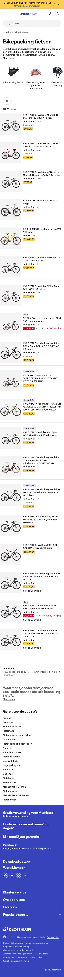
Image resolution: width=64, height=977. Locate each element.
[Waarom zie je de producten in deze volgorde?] (4, 109)
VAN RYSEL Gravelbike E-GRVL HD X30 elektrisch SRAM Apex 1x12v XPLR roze (41, 633)
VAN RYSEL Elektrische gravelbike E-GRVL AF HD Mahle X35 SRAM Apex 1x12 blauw (42, 492)
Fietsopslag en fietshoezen (17, 743)
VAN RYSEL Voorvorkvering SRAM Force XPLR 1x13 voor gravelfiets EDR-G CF (40, 519)
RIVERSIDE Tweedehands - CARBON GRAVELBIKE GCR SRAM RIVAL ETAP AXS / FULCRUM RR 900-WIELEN (42, 406)
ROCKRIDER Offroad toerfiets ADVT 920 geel (42, 230)
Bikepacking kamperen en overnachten (36, 85)
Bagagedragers (11, 765)
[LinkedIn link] (25, 875)
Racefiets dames (12, 752)
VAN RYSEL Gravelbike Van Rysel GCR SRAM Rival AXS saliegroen (40, 433)
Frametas (8, 722)
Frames (7, 718)
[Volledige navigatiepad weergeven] (4, 32)
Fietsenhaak (9, 782)
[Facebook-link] (5, 875)
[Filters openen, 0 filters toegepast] (7, 101)
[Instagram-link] (18, 875)
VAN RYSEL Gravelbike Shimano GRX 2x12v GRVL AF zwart (42, 259)
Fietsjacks (8, 778)
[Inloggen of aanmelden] (50, 14)
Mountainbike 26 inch (14, 786)
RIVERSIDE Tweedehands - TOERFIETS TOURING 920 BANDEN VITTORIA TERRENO (41, 378)
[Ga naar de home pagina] (28, 14)
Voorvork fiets (10, 761)
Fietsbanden (9, 799)
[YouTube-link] (12, 875)
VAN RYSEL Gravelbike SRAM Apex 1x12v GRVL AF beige (41, 287)
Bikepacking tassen (13, 82)
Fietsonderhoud (11, 756)
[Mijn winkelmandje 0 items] (57, 14)
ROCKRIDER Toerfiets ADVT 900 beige (40, 202)
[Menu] (6, 14)
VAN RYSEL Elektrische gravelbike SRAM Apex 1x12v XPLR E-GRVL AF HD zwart (41, 346)
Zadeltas (8, 774)
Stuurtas (7, 748)
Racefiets (8, 769)
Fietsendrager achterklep (17, 735)
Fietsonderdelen (12, 726)
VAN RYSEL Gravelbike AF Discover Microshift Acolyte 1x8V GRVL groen (42, 173)
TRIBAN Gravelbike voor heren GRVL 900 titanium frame (42, 319)
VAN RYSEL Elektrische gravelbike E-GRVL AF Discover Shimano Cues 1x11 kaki (42, 576)
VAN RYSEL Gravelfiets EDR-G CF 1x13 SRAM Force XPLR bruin (40, 546)
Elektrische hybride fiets (16, 795)
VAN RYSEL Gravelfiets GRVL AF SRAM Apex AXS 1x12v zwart (40, 607)
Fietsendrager (10, 791)
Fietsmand (8, 731)
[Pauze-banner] (53, 4)
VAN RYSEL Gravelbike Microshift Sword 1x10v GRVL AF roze (40, 145)
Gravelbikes (9, 739)
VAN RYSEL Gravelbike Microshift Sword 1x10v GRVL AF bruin (40, 116)
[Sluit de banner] (58, 4)
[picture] (10, 124)
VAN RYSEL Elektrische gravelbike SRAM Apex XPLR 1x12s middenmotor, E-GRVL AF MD (41, 460)
